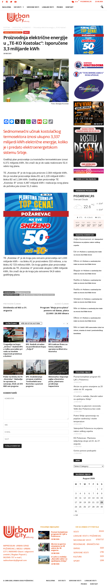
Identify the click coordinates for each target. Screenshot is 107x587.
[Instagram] (6, 2)
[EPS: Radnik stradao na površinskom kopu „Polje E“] (36, 334)
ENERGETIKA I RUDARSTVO (12, 32)
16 (102, 498)
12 (85, 498)
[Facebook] (2, 2)
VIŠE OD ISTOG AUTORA (30, 323)
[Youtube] (15, 2)
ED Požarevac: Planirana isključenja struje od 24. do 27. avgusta (87, 441)
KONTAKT (69, 7)
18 (80, 502)
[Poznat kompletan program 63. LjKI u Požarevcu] (43, 535)
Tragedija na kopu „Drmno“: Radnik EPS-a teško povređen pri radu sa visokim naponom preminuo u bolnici (13, 350)
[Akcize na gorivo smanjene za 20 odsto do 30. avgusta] (43, 547)
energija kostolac (23, 292)
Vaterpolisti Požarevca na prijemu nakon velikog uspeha (88, 242)
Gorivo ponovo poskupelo (85, 451)
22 (97, 502)
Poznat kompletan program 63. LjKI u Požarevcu (87, 378)
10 (76, 498)
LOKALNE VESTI (48, 7)
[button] (102, 7)
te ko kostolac (48, 295)
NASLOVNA (6, 7)
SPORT (76, 561)
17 (76, 502)
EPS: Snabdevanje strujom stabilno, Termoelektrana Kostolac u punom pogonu (34, 381)
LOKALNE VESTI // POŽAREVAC (87, 536)
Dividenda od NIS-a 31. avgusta (15, 309)
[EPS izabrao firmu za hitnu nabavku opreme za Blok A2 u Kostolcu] (58, 334)
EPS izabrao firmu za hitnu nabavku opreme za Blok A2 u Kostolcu (57, 348)
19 (85, 502)
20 (89, 502)
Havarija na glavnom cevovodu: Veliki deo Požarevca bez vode (87, 407)
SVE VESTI (17, 7)
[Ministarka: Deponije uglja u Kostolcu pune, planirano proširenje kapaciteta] (58, 367)
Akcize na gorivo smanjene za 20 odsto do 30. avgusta (88, 387)
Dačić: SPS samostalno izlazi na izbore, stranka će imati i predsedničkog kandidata (89, 330)
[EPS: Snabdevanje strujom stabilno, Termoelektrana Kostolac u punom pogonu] (36, 367)
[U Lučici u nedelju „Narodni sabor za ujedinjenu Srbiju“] (43, 560)
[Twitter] (11, 2)
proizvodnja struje (33, 295)
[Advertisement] (70, 17)
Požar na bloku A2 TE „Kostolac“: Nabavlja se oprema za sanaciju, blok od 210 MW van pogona (13, 381)
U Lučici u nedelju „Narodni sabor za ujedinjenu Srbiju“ (88, 397)
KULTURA (77, 557)
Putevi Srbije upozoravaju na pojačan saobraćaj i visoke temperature (86, 419)
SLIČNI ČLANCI (11, 323)
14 (93, 498)
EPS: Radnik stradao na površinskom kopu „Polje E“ (36, 346)
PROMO (60, 7)
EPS (22, 295)
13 (89, 498)
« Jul (76, 515)
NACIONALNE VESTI (82, 540)
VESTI (26, 32)
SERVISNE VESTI (33, 7)
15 (97, 498)
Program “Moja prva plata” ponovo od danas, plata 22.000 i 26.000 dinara (54, 310)
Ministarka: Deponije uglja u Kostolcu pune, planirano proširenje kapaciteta (58, 381)
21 (93, 502)
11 (80, 498)
